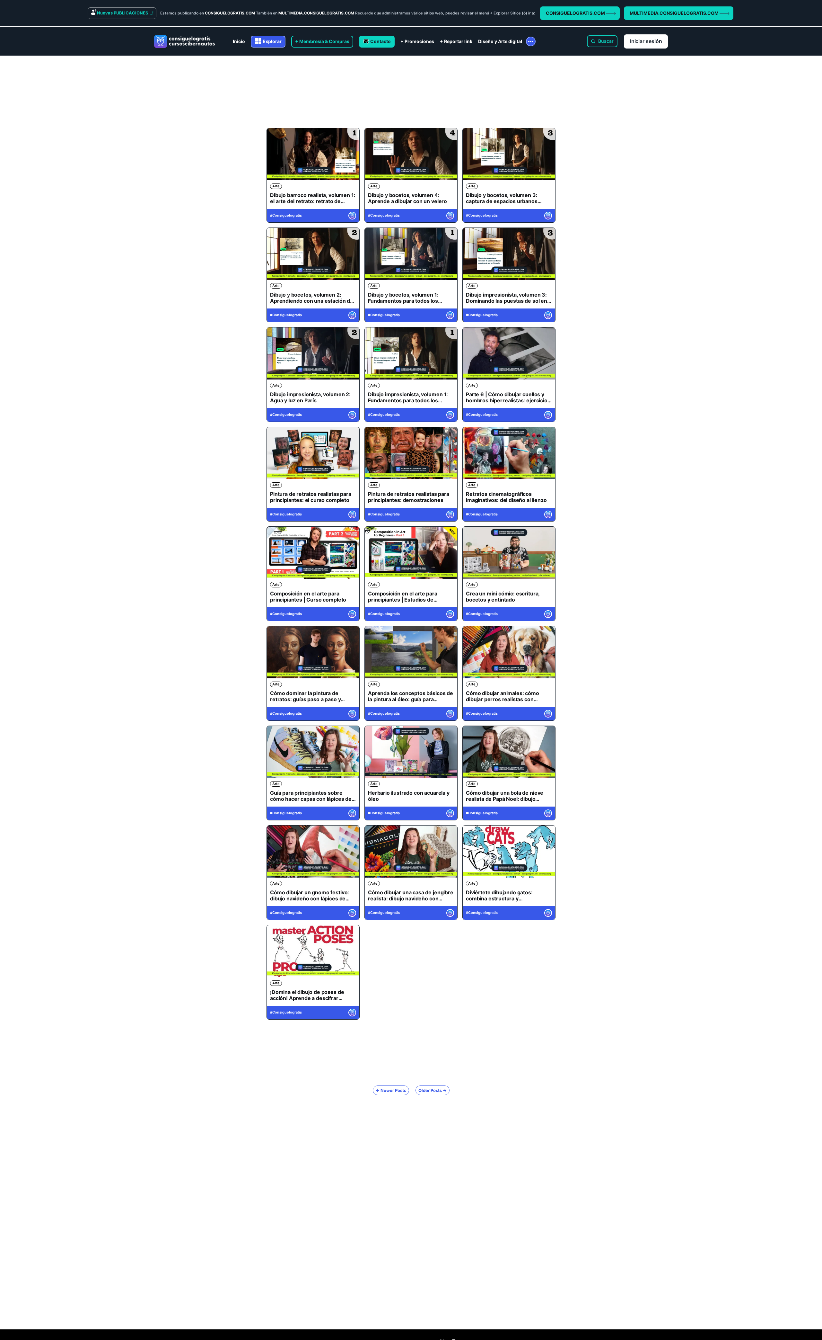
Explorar (272, 41)
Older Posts (432, 1090)
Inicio (239, 41)
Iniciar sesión (646, 41)
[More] (531, 41)
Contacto (380, 41)
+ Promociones (417, 41)
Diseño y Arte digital (500, 41)
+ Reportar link (456, 41)
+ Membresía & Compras (322, 41)
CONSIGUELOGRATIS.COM (576, 13)
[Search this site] (602, 41)
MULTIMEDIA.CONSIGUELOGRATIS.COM (675, 13)
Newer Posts (391, 1090)
